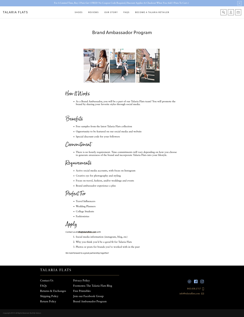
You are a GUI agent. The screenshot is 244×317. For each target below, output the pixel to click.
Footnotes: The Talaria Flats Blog (92, 286)
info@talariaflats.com (189, 294)
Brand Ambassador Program (90, 301)
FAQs (43, 286)
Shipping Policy (49, 296)
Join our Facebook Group (88, 296)
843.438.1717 (194, 289)
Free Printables (82, 291)
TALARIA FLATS (15, 12)
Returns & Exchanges (53, 291)
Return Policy (48, 301)
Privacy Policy (81, 280)
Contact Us (46, 280)
